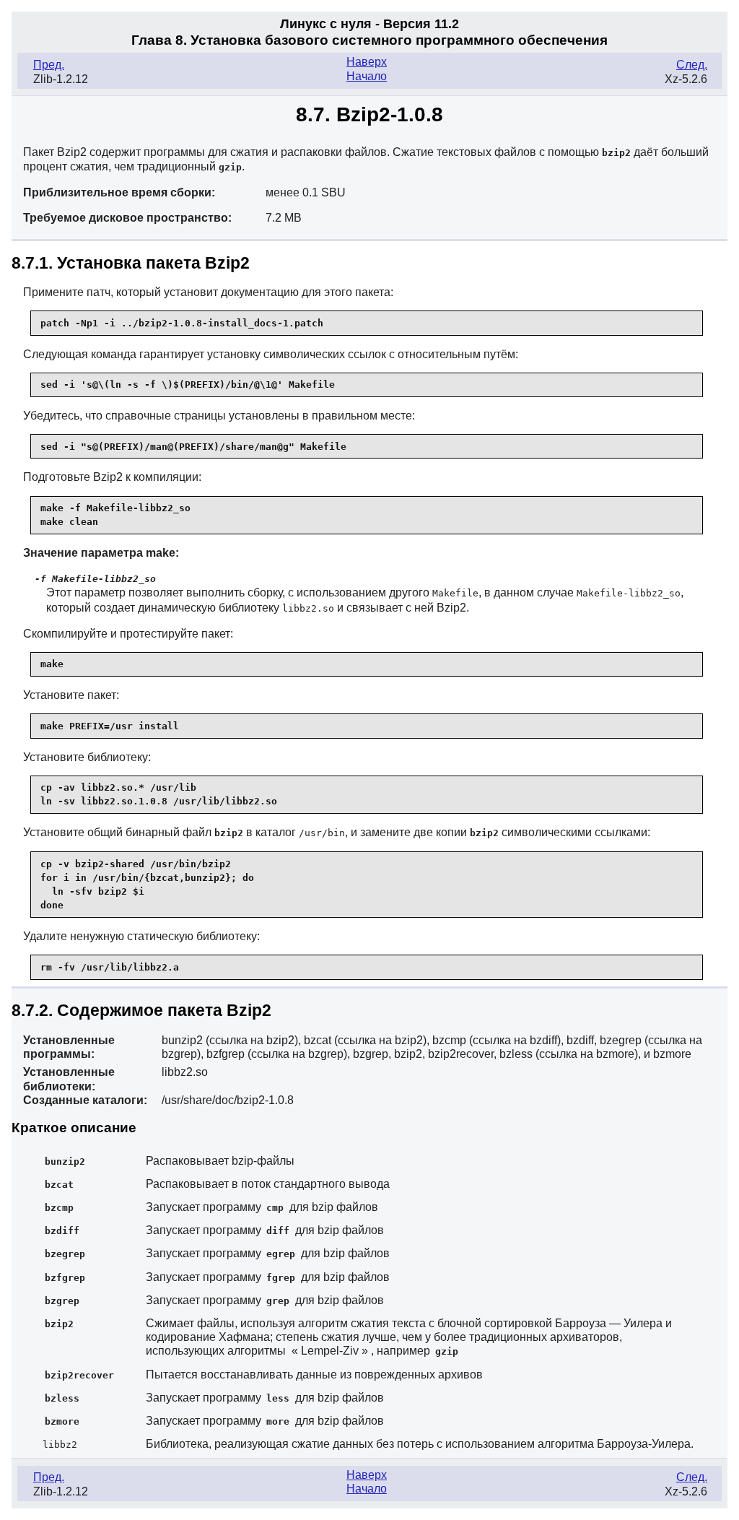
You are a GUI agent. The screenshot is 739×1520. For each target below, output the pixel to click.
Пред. (48, 64)
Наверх (366, 62)
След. (691, 64)
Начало (366, 76)
